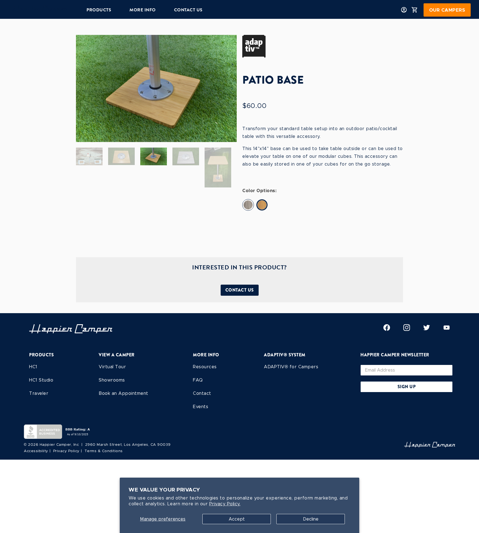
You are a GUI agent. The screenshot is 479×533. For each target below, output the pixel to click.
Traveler (38, 393)
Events (200, 406)
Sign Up (407, 386)
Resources (205, 366)
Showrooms (112, 380)
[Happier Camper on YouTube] (446, 329)
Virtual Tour (112, 366)
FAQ (198, 380)
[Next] (228, 88)
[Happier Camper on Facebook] (386, 329)
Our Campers (447, 10)
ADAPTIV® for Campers (291, 366)
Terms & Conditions (104, 451)
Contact (202, 393)
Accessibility (36, 451)
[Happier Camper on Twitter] (426, 329)
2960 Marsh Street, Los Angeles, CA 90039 (128, 444)
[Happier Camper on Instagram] (406, 329)
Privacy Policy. (225, 503)
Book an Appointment (123, 393)
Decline (311, 519)
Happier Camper (55, 444)
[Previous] (85, 88)
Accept (237, 519)
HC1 (33, 366)
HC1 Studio (41, 380)
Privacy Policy (66, 451)
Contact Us (239, 290)
